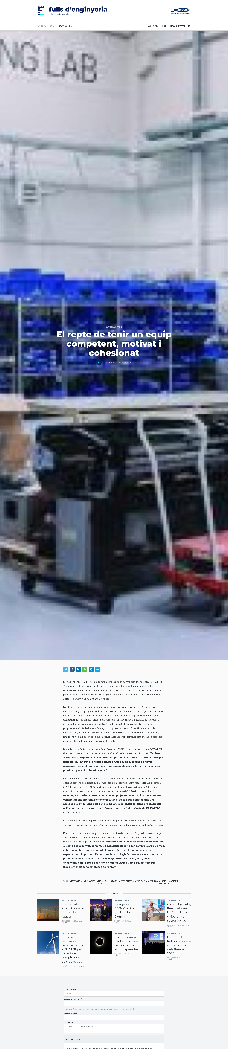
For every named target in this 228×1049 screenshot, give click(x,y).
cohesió (153, 881)
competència (127, 881)
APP (164, 26)
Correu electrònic (72, 999)
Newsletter (178, 26)
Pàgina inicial (70, 1013)
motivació (141, 881)
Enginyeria (76, 881)
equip (115, 881)
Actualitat (114, 327)
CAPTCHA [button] (74, 1039)
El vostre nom (70, 989)
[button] (65, 669)
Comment (68, 1022)
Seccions (64, 26)
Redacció (112, 362)
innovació (90, 881)
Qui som (153, 26)
